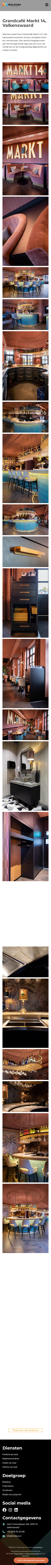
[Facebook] (4, 1510)
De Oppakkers (37, 1547)
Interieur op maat (9, 1467)
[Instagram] (10, 1510)
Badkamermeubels (10, 1459)
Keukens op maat (10, 1454)
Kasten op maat (9, 1463)
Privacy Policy (18, 1553)
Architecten (7, 1490)
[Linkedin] (16, 1510)
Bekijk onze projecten (11, 1494)
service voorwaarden (32, 1553)
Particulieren (8, 1486)
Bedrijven (6, 1482)
